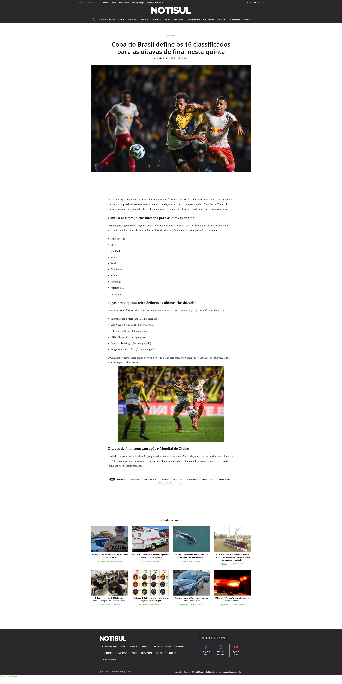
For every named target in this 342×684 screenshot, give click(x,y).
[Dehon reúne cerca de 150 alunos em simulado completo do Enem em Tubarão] (109, 583)
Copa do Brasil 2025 (150, 479)
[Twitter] (259, 2)
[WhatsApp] (168, 179)
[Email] (180, 179)
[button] (93, 19)
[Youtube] (262, 2)
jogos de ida (177, 479)
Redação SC (162, 58)
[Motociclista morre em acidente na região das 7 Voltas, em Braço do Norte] (150, 539)
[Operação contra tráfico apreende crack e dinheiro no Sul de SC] (191, 583)
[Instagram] (251, 2)
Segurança (102, 561)
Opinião (224, 564)
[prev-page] (168, 611)
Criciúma (165, 479)
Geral (143, 561)
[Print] (186, 179)
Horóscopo (143, 604)
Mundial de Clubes (207, 479)
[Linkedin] (174, 179)
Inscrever (236, 646)
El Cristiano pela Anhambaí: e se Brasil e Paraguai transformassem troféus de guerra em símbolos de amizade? (232, 557)
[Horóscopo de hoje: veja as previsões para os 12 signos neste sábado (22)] (150, 583)
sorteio (180, 483)
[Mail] (255, 2)
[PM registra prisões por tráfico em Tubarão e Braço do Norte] (109, 539)
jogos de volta (192, 479)
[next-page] (172, 611)
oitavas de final (224, 479)
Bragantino (121, 479)
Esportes (171, 35)
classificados (134, 479)
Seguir (220, 646)
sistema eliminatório (166, 483)
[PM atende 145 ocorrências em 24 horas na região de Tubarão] (232, 583)
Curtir (205, 646)
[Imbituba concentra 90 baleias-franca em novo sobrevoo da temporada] (191, 539)
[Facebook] (247, 2)
